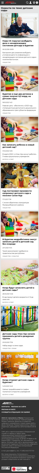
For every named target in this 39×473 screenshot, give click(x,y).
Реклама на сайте (18, 407)
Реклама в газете (8, 409)
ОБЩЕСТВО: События (10, 256)
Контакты (6, 407)
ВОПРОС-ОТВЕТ (8, 159)
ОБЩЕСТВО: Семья (9, 348)
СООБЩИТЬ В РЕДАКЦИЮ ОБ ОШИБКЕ (16, 412)
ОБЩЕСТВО (6, 62)
